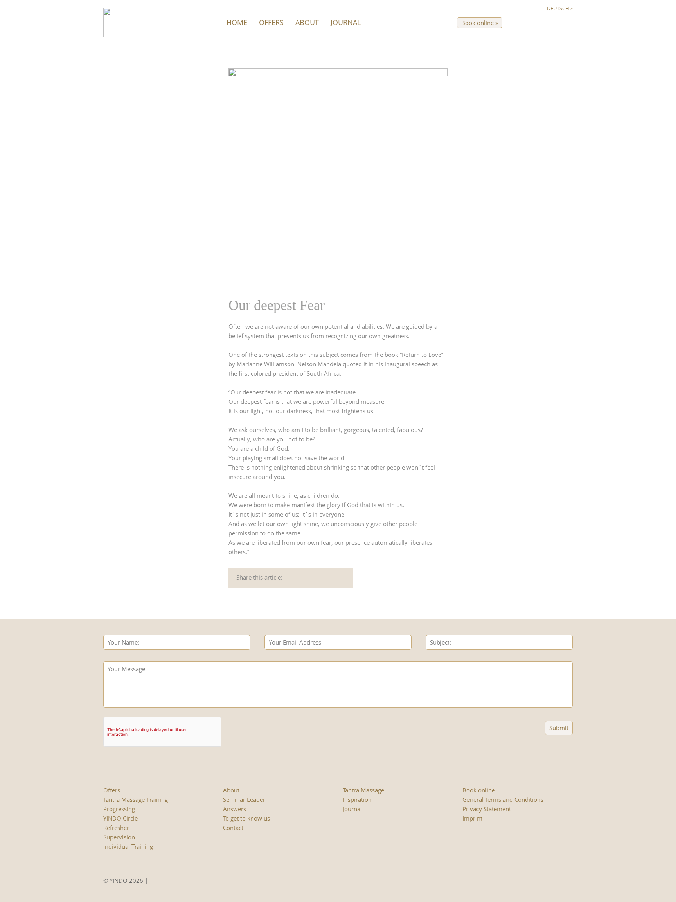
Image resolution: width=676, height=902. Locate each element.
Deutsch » (560, 8)
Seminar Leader (244, 799)
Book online (478, 790)
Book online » (479, 23)
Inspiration (357, 799)
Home (237, 22)
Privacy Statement (486, 809)
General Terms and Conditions (502, 799)
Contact (233, 828)
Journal (346, 22)
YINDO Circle (120, 818)
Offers (271, 22)
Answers (234, 809)
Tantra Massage (363, 790)
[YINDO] (137, 22)
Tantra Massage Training (135, 799)
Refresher (116, 828)
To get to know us (246, 818)
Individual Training (128, 846)
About (307, 22)
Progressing (119, 809)
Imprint (472, 818)
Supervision (119, 837)
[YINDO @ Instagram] (160, 881)
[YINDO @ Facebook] (152, 881)
